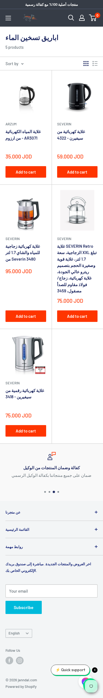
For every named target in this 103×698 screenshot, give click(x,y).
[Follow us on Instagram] (20, 660)
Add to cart (26, 171)
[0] (93, 18)
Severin (64, 124)
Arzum (10, 124)
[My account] (82, 18)
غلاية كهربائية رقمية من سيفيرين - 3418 (24, 393)
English (14, 633)
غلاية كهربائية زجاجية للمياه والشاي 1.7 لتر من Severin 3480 (22, 252)
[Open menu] (8, 18)
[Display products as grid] (85, 63)
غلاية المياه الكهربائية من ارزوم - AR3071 (23, 134)
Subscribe (24, 607)
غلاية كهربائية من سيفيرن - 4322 (71, 134)
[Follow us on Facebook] (9, 660)
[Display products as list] (95, 63)
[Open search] (71, 18)
